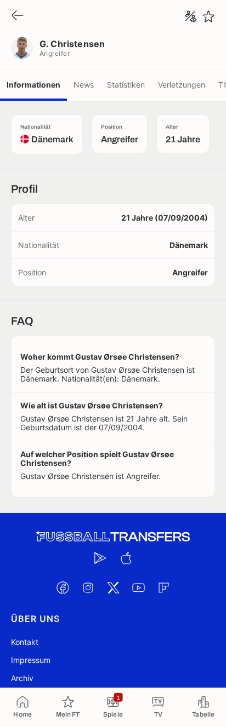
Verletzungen (181, 84)
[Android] (100, 558)
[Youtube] (138, 587)
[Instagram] (88, 587)
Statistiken (126, 84)
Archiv (22, 678)
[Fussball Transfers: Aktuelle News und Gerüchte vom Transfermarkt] (113, 536)
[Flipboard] (163, 587)
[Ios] (125, 558)
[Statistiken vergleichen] (190, 16)
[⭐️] (208, 16)
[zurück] (17, 16)
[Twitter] (113, 587)
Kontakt (24, 642)
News (84, 84)
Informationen (33, 84)
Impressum (30, 660)
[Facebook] (62, 587)
